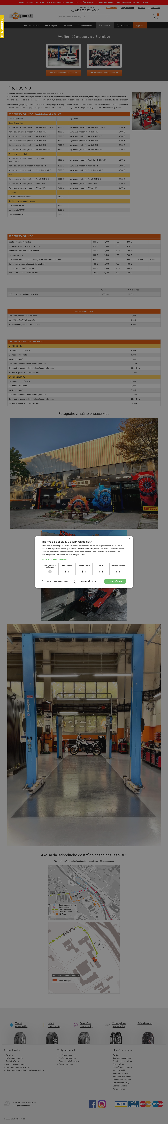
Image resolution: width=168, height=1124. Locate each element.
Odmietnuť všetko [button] (88, 581)
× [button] (129, 538)
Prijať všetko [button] (115, 581)
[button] (84, 559)
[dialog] (84, 562)
